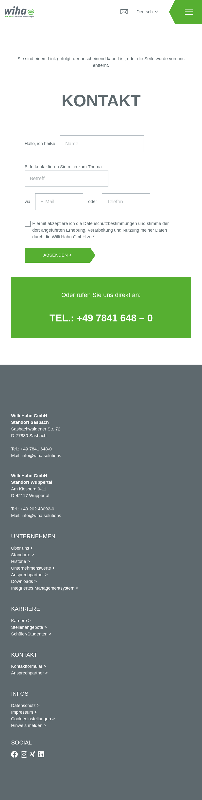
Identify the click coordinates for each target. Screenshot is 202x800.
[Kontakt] (124, 11)
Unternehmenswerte (31, 568)
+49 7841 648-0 (36, 449)
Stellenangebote (27, 627)
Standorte (20, 554)
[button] (147, 11)
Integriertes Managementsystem (42, 588)
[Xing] (32, 754)
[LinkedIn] (41, 754)
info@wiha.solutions (41, 455)
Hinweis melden (26, 725)
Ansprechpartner (27, 574)
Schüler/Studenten (29, 634)
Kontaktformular (26, 666)
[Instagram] (24, 755)
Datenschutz (23, 705)
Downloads (22, 581)
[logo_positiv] (19, 12)
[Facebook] (14, 754)
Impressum (22, 712)
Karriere (19, 620)
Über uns (20, 548)
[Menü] (188, 12)
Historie (18, 561)
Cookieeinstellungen (31, 718)
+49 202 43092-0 (37, 508)
